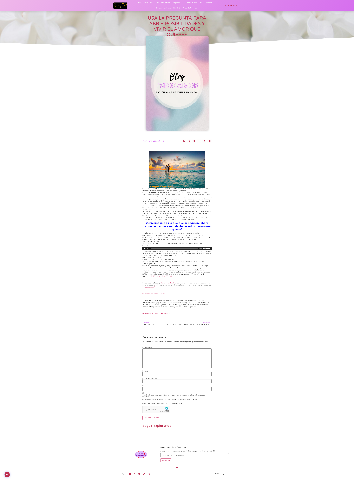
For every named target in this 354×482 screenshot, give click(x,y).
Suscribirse (166, 460)
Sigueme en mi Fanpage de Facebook (156, 314)
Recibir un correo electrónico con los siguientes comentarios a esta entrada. (170, 400)
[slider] (208, 248)
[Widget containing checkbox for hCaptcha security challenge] (156, 409)
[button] (184, 141)
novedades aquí (148, 287)
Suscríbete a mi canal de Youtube (154, 294)
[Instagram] (236, 5)
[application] (177, 248)
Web (143, 386)
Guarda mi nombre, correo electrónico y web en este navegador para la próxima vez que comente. (173, 395)
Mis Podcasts (165, 3)
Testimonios (208, 3)
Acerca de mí (148, 3)
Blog (157, 3)
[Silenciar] (204, 248)
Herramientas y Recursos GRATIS (167, 8)
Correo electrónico (149, 378)
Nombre (145, 371)
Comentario (147, 347)
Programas (176, 3)
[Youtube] (231, 5)
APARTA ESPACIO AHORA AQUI (162, 276)
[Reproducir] (145, 248)
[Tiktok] (234, 5)
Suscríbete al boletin (169, 283)
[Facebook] (225, 5)
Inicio (139, 3)
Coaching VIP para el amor (193, 3)
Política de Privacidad (190, 8)
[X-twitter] (228, 5)
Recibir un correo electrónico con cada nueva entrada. (163, 403)
